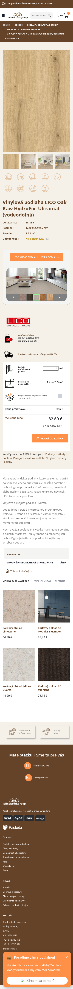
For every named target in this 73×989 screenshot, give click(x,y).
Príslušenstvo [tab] (42, 581)
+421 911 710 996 (11, 944)
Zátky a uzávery (10, 848)
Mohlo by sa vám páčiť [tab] (16, 581)
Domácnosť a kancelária (15, 852)
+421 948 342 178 (41, 765)
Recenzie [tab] (60, 581)
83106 (6, 930)
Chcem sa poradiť (40, 981)
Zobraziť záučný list (21, 571)
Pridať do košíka (51, 438)
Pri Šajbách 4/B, (10, 926)
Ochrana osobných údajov (15, 905)
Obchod (19, 25)
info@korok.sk (41, 777)
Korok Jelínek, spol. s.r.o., (15, 922)
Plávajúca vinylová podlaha (29, 458)
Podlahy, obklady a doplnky (42, 25)
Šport (5, 870)
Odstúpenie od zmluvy (13, 900)
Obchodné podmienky (13, 896)
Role (5, 861)
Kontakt (6, 887)
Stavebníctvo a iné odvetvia (16, 857)
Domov (6, 25)
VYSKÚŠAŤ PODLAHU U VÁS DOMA (35, 257)
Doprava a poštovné (13, 891)
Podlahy (11, 29)
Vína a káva (8, 866)
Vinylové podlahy (30, 29)
